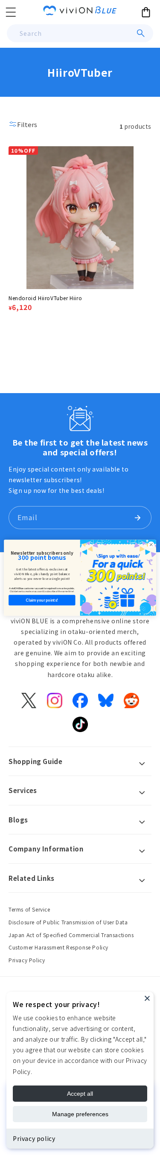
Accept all (80, 1093)
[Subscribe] (137, 517)
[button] (10, 12)
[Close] (147, 998)
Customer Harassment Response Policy (58, 947)
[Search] (140, 33)
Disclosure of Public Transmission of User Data (68, 922)
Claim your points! (42, 599)
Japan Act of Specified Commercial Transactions (71, 934)
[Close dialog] (151, 544)
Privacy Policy (27, 960)
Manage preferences (80, 1114)
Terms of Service (29, 909)
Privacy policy (34, 1138)
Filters (27, 124)
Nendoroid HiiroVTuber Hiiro (45, 297)
